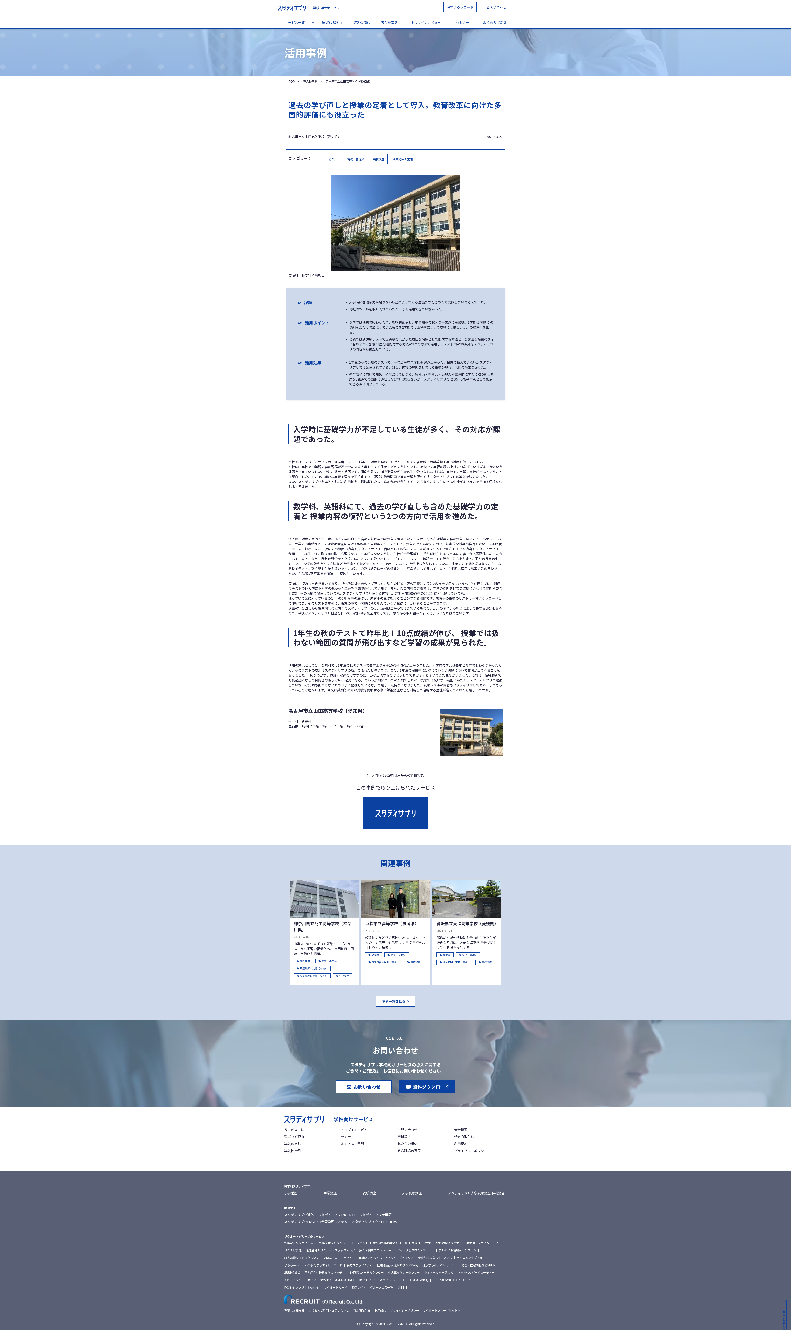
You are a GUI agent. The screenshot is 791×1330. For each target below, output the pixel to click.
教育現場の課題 (409, 1150)
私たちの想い (407, 1143)
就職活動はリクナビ (449, 1243)
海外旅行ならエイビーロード (323, 1265)
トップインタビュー (426, 22)
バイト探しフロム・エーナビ (415, 1250)
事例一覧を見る (393, 1001)
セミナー (462, 22)
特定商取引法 (464, 1136)
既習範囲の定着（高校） (313, 968)
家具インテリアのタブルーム (378, 1280)
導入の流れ (361, 22)
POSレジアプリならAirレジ (302, 1287)
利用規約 (460, 1143)
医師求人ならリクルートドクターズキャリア (385, 1258)
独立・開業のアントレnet (376, 1250)
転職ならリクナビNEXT (299, 1243)
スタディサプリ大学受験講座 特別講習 (476, 1192)
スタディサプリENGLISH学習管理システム (316, 1221)
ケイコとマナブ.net (469, 1258)
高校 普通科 (355, 159)
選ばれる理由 (332, 22)
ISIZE (400, 1287)
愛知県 (333, 159)
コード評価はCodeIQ (414, 1280)
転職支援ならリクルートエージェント (343, 1243)
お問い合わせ (496, 7)
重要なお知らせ (294, 1310)
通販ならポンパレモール (438, 1265)
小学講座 (290, 1192)
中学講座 (330, 1192)
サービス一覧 (295, 22)
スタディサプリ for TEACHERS (374, 1221)
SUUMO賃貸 (292, 1272)
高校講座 (378, 159)
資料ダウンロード (460, 7)
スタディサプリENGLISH (336, 1214)
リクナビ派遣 (293, 1250)
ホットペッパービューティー (476, 1272)
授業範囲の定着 (403, 159)
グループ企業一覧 (381, 1287)
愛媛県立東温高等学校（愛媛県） (466, 923)
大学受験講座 (412, 1192)
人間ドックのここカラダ (300, 1280)
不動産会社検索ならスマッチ (323, 1272)
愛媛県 (446, 954)
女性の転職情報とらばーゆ (390, 1243)
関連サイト (358, 1287)
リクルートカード (335, 1287)
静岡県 (375, 954)
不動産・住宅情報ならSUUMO (478, 1265)
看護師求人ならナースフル (435, 1258)
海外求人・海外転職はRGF (337, 1280)
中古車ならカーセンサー (404, 1272)
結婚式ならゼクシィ (360, 1265)
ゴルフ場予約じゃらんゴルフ (451, 1280)
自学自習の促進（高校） (385, 962)
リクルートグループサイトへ (441, 1310)
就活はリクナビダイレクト (483, 1243)
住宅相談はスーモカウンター (365, 1272)
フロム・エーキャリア (337, 1258)
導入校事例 (389, 22)
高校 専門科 (329, 961)
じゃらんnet (292, 1265)
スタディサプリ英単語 (375, 1214)
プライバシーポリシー (470, 1150)
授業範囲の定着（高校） (313, 976)
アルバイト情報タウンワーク (457, 1250)
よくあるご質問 (494, 22)
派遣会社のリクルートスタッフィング (330, 1250)
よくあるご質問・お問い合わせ (329, 1310)
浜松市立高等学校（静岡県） (392, 923)
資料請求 (404, 1136)
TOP (291, 81)
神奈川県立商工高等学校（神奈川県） (322, 926)
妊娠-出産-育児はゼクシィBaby (397, 1265)
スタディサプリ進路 (299, 1214)
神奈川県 (305, 961)
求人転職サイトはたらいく (301, 1258)
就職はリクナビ (422, 1243)
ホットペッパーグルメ (438, 1272)
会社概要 (460, 1129)
